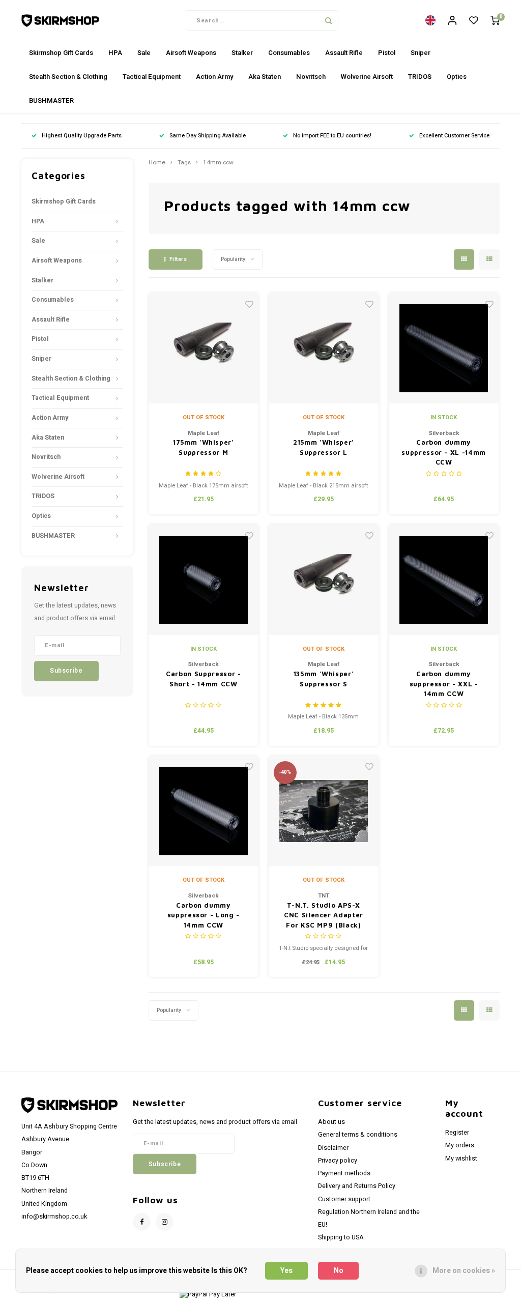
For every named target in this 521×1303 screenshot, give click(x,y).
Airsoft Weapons (191, 52)
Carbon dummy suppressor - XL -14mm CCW (443, 452)
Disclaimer (333, 1147)
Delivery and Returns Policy (356, 1186)
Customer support (344, 1199)
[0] (495, 20)
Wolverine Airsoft (367, 76)
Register (457, 1132)
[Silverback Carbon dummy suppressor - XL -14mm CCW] (444, 348)
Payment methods (344, 1173)
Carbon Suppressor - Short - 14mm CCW (203, 679)
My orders (459, 1145)
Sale (144, 52)
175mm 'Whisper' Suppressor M (203, 447)
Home (157, 163)
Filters (178, 259)
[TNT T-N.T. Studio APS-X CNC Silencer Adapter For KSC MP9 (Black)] (324, 811)
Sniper (420, 52)
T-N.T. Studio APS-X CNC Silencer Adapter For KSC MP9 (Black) (323, 915)
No (338, 1270)
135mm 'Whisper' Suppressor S (324, 679)
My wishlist (461, 1158)
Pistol (386, 52)
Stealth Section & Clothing (68, 76)
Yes (286, 1270)
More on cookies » (463, 1270)
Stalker (242, 52)
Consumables (289, 52)
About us (331, 1121)
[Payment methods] (207, 1294)
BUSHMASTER (51, 100)
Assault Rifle (344, 52)
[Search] (328, 20)
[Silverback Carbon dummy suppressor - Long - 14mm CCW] (204, 811)
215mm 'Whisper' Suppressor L (323, 447)
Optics (457, 76)
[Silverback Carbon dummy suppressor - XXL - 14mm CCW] (444, 580)
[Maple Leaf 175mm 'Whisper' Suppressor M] (204, 348)
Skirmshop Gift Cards (61, 52)
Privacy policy (337, 1160)
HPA (115, 52)
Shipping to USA (341, 1237)
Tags (184, 163)
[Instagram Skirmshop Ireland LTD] (164, 1222)
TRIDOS (419, 76)
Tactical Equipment (152, 76)
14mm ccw (218, 163)
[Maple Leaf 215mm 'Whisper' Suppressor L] (324, 348)
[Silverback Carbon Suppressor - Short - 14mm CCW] (204, 580)
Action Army (214, 76)
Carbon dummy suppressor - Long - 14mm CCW (203, 915)
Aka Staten (264, 76)
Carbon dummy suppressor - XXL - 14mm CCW (444, 684)
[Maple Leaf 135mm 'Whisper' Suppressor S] (324, 580)
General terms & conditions (357, 1134)
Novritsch (311, 76)
